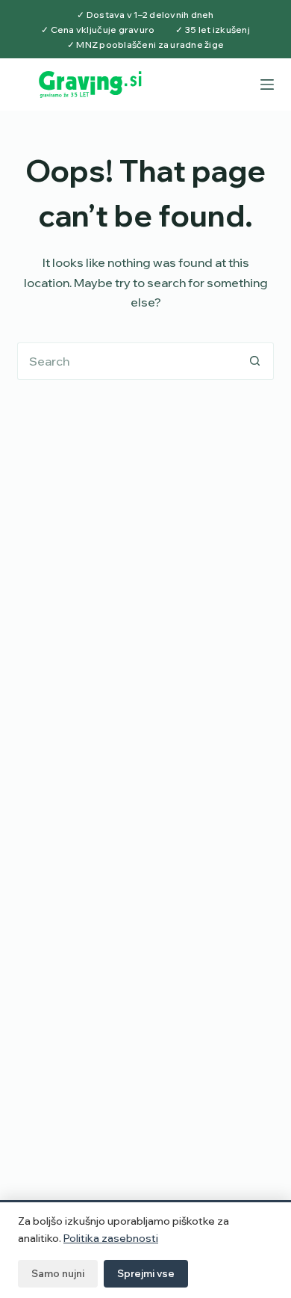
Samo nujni (57, 1273)
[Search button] (255, 361)
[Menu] (267, 84)
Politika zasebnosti (110, 1238)
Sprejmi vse (146, 1273)
